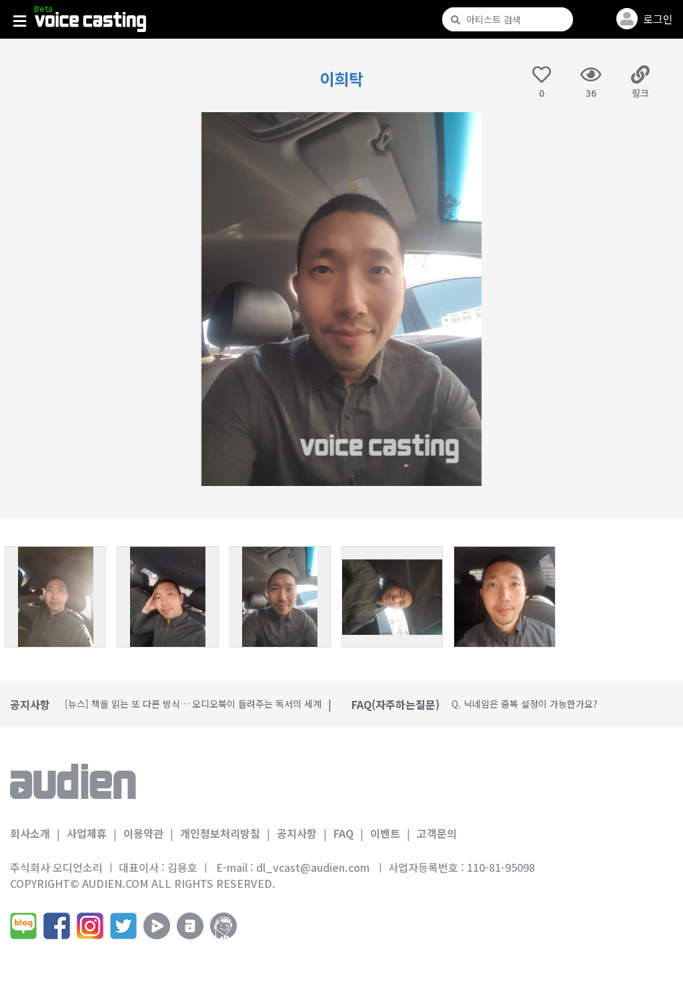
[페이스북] (56, 926)
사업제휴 (87, 833)
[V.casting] (90, 22)
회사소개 (30, 833)
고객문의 (437, 833)
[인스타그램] (90, 926)
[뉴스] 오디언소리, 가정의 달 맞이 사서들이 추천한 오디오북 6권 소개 (201, 704)
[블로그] (23, 926)
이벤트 (385, 833)
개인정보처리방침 (220, 833)
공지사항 (297, 833)
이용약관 (143, 833)
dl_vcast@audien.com (313, 867)
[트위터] (123, 926)
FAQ (343, 833)
